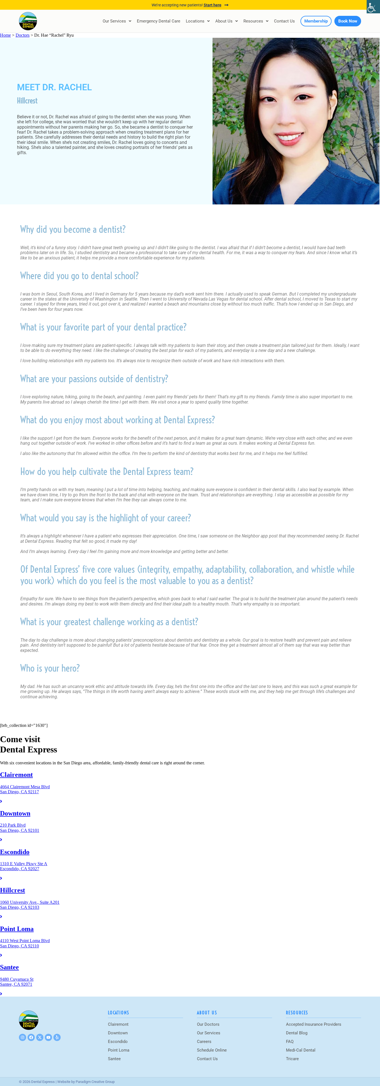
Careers (204, 1041)
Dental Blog (296, 1032)
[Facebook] (31, 1037)
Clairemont (118, 1024)
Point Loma (118, 1050)
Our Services (114, 21)
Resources (253, 21)
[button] (117, 21)
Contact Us (284, 21)
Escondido (118, 1041)
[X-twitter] (39, 1037)
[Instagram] (22, 1037)
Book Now (347, 21)
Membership (316, 21)
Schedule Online (212, 1050)
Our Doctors (208, 1024)
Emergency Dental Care (158, 21)
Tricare (292, 1058)
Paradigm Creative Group (95, 1082)
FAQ (289, 1041)
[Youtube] (48, 1037)
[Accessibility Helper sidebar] (373, 6)
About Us (224, 21)
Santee (114, 1058)
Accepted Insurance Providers (313, 1024)
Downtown (118, 1032)
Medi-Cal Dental (300, 1050)
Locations (195, 21)
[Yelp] (57, 1037)
